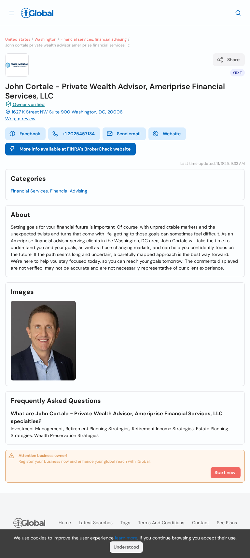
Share (233, 59)
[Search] (238, 12)
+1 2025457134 (78, 134)
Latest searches (96, 522)
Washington (45, 39)
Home (65, 522)
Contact (200, 522)
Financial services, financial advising (94, 39)
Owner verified (28, 104)
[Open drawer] (11, 12)
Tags (125, 522)
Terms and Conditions (161, 522)
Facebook (30, 134)
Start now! (226, 472)
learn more (126, 538)
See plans (227, 522)
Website (172, 134)
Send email (129, 134)
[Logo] (37, 13)
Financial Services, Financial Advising (49, 191)
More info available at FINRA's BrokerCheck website (75, 149)
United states (17, 39)
